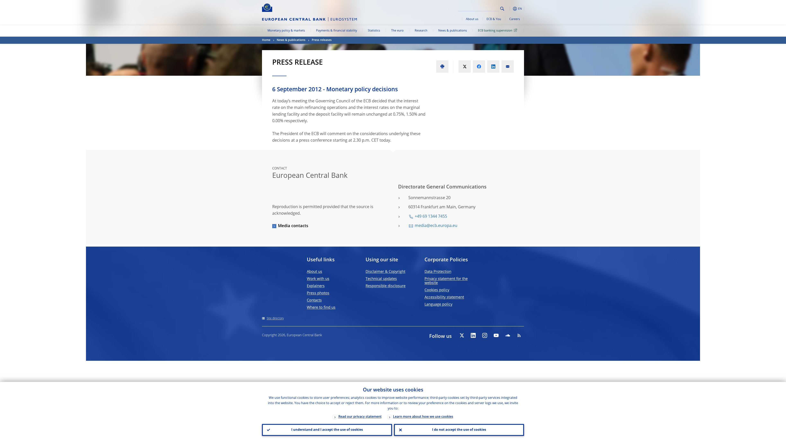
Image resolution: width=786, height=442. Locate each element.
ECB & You (494, 19)
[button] (509, 8)
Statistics (374, 30)
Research (421, 30)
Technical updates (381, 279)
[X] (462, 335)
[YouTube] (496, 335)
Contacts (314, 300)
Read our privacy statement (360, 416)
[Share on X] (464, 66)
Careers (514, 19)
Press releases (322, 40)
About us (472, 19)
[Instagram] (485, 335)
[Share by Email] (507, 66)
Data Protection (438, 272)
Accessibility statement (444, 297)
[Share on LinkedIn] (493, 66)
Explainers (316, 286)
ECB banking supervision (495, 30)
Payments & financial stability (336, 30)
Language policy (438, 304)
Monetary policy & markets (286, 30)
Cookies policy (437, 290)
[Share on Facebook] (479, 66)
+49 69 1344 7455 (431, 217)
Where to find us (321, 307)
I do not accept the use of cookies (459, 430)
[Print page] (442, 66)
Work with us (318, 279)
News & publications (452, 30)
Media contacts (293, 226)
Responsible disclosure (385, 286)
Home (266, 40)
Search (502, 8)
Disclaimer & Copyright (385, 272)
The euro (397, 30)
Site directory (275, 318)
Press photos (318, 293)
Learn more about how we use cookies (423, 416)
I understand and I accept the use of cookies (327, 430)
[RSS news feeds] (519, 335)
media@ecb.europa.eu (436, 226)
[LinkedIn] (473, 335)
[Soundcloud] (508, 335)
